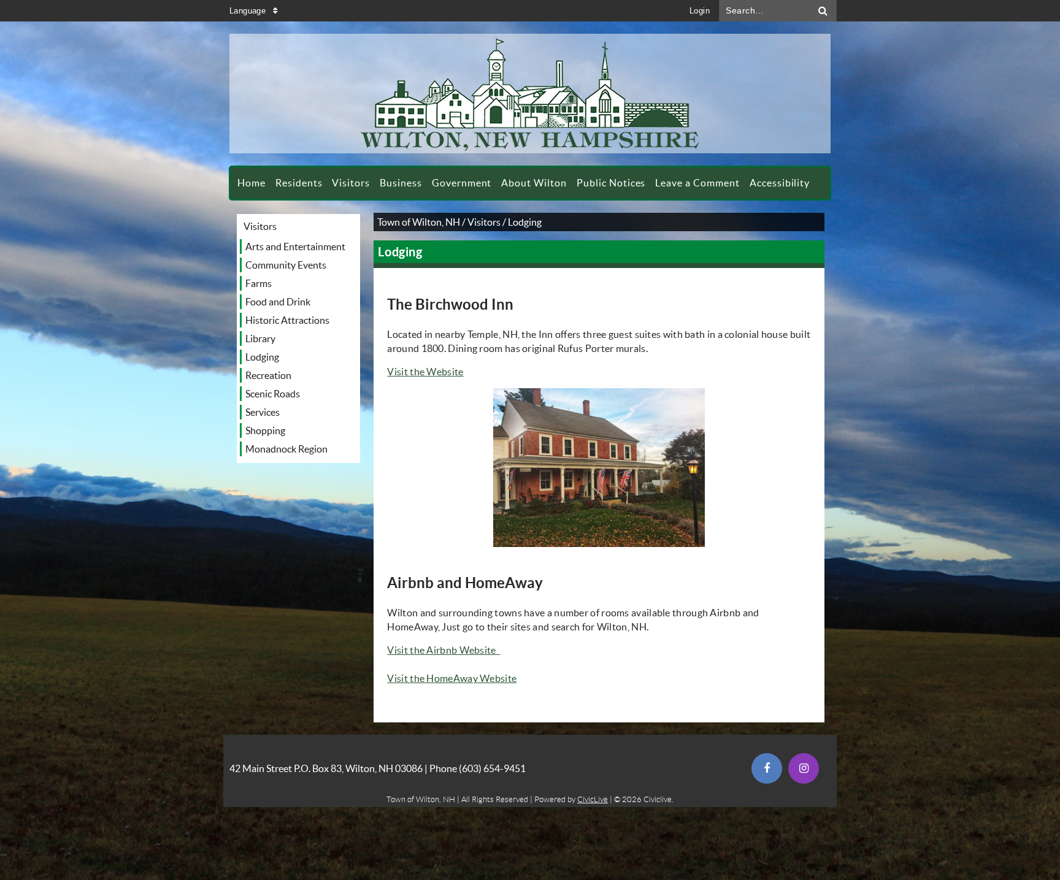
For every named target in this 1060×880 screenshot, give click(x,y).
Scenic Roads (272, 393)
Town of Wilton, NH (418, 222)
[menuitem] (251, 183)
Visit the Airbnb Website (442, 650)
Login (699, 10)
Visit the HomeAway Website (452, 678)
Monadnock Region (286, 448)
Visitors (260, 226)
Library (260, 338)
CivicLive (592, 799)
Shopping (265, 430)
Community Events (285, 264)
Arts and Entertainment (295, 246)
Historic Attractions (287, 320)
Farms (258, 283)
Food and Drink (277, 301)
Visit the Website (425, 371)
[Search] (823, 10)
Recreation (268, 375)
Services (262, 412)
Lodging (262, 356)
